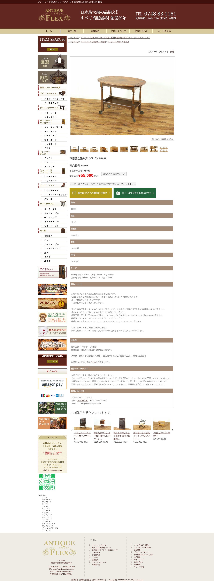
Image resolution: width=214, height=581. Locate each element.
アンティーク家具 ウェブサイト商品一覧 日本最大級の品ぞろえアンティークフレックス (115, 38)
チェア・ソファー (48, 185)
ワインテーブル (51, 226)
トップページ (73, 38)
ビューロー (49, 162)
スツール (48, 199)
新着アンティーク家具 (50, 87)
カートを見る (164, 31)
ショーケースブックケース (46, 171)
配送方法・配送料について (101, 548)
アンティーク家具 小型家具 (118, 42)
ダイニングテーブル (49, 108)
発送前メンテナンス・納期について (105, 550)
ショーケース (50, 176)
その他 (43, 230)
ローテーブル (50, 209)
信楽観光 (137, 564)
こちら (93, 362)
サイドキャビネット (53, 127)
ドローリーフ (50, 113)
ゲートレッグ (50, 217)
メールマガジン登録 (141, 545)
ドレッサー (49, 166)
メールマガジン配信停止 (143, 547)
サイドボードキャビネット (46, 122)
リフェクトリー (51, 117)
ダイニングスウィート (54, 99)
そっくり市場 (139, 567)
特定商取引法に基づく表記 (143, 554)
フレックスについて (99, 562)
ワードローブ (50, 136)
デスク (47, 148)
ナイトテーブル (51, 244)
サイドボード (50, 140)
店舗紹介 (95, 560)
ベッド (47, 240)
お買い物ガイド (118, 31)
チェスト (48, 158)
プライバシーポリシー (142, 552)
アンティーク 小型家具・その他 (93, 42)
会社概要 (137, 550)
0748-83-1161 (82, 400)
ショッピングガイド (99, 545)
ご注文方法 (96, 555)
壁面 (46, 253)
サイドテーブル (47, 204)
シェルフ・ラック (52, 248)
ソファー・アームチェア (55, 195)
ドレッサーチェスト (45, 153)
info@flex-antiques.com (52, 470)
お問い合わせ (141, 31)
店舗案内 (95, 31)
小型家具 (48, 236)
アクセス (95, 557)
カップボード (50, 144)
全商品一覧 (96, 565)
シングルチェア (51, 190)
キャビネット (50, 131)
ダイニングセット (48, 93)
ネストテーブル (51, 222)
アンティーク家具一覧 (72, 31)
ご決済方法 (96, 552)
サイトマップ (139, 559)
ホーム (49, 31)
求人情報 (137, 557)
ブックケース (50, 181)
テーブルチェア (51, 103)
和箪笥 (47, 261)
